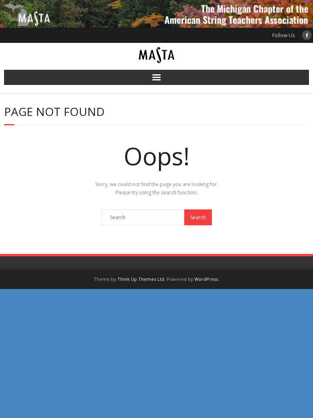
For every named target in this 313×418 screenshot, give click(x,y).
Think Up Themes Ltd (140, 279)
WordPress (206, 279)
